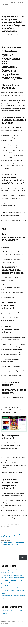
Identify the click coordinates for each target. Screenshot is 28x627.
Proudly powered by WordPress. (15, 621)
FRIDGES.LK (5, 2)
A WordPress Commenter (10, 611)
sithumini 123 (6, 34)
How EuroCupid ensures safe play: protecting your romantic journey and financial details (13, 590)
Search (3, 554)
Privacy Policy (4, 623)
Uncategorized (6, 526)
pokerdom (7, 453)
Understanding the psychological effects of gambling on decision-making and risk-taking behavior (13, 582)
